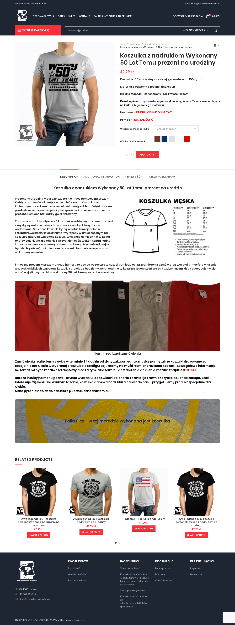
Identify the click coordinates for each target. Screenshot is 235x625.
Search (215, 30)
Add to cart (148, 154)
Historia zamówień (77, 574)
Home (123, 44)
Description (69, 177)
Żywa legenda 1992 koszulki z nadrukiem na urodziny (91, 520)
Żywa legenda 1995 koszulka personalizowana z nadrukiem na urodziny (196, 522)
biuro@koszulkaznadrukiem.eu (205, 3)
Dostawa (160, 574)
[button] (157, 139)
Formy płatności (163, 568)
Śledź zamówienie (77, 580)
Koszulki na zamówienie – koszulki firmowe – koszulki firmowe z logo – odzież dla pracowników (134, 579)
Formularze (196, 574)
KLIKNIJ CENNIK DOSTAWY (154, 112)
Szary (172, 139)
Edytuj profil (74, 568)
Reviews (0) (133, 177)
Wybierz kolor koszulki (133, 141)
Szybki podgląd (60, 474)
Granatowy (164, 139)
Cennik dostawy (164, 580)
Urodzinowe (135, 44)
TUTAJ (191, 370)
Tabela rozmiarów (161, 177)
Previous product (211, 45)
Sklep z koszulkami (130, 568)
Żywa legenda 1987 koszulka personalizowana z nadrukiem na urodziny (39, 522)
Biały (179, 139)
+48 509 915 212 (27, 594)
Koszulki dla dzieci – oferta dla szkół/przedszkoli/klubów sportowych (134, 601)
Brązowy (157, 139)
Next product (218, 45)
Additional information (101, 177)
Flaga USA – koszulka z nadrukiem (143, 518)
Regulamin (195, 568)
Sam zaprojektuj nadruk (132, 590)
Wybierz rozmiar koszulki (134, 128)
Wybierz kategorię (194, 30)
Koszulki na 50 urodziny (156, 44)
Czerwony (187, 139)
